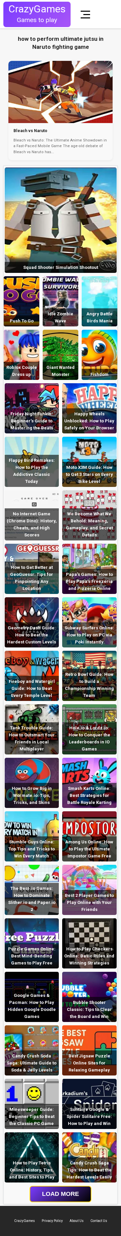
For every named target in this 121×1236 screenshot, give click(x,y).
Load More (60, 1194)
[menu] (86, 14)
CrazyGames (24, 1221)
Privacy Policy (52, 1221)
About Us (77, 1221)
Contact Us (98, 1221)
